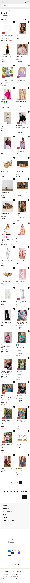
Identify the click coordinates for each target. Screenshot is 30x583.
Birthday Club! (14, 574)
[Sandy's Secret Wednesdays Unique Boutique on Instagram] (15, 564)
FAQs (2, 576)
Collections (6, 10)
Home (2, 10)
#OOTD (8, 574)
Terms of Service (5, 580)
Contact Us (22, 574)
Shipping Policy (5, 578)
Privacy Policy (21, 578)
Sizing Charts (23, 576)
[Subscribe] (24, 497)
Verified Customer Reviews (12, 576)
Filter (4, 19)
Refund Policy (13, 578)
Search (3, 574)
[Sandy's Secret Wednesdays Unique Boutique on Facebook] (18, 564)
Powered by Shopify (16, 580)
